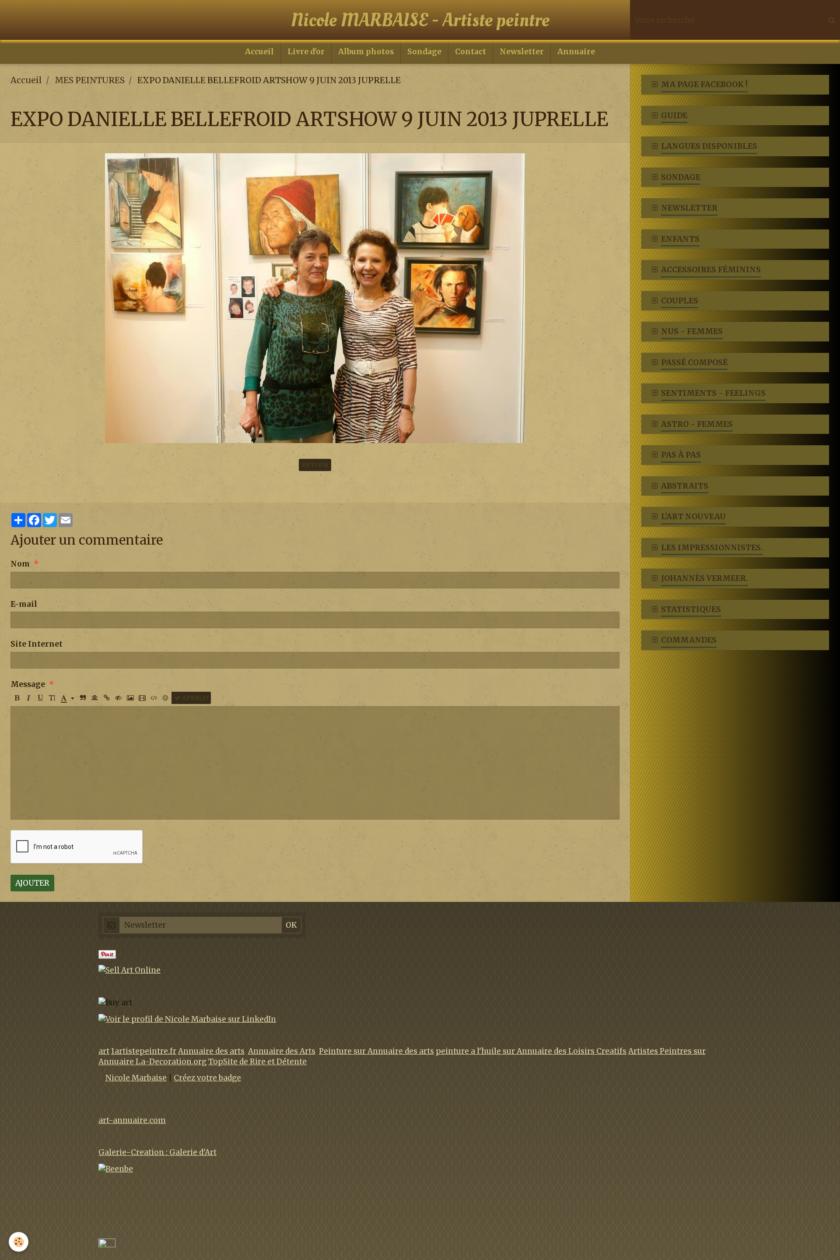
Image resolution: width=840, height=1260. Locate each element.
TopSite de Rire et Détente (257, 1061)
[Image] (130, 698)
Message (27, 684)
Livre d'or (306, 51)
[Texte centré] (95, 698)
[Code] (154, 698)
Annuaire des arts (211, 1051)
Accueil (259, 51)
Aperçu (194, 698)
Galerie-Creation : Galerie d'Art (157, 1152)
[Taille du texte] (52, 698)
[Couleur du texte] (67, 698)
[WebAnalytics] (107, 1243)
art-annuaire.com (132, 1120)
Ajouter (32, 883)
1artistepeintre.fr (143, 1051)
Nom (20, 564)
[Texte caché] (118, 698)
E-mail (23, 604)
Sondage (424, 51)
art (103, 1051)
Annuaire (576, 51)
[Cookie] (18, 1242)
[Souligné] (40, 698)
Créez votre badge (207, 1078)
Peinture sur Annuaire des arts (376, 1051)
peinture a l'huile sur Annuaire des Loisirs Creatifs (531, 1051)
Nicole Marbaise (136, 1078)
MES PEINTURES (90, 80)
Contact (470, 51)
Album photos (366, 51)
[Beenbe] (115, 1168)
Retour (315, 465)
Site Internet (36, 644)
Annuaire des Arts (281, 1051)
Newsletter (522, 51)
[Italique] (28, 698)
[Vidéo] (142, 698)
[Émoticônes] (166, 698)
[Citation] (83, 698)
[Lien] (107, 698)
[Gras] (16, 698)
